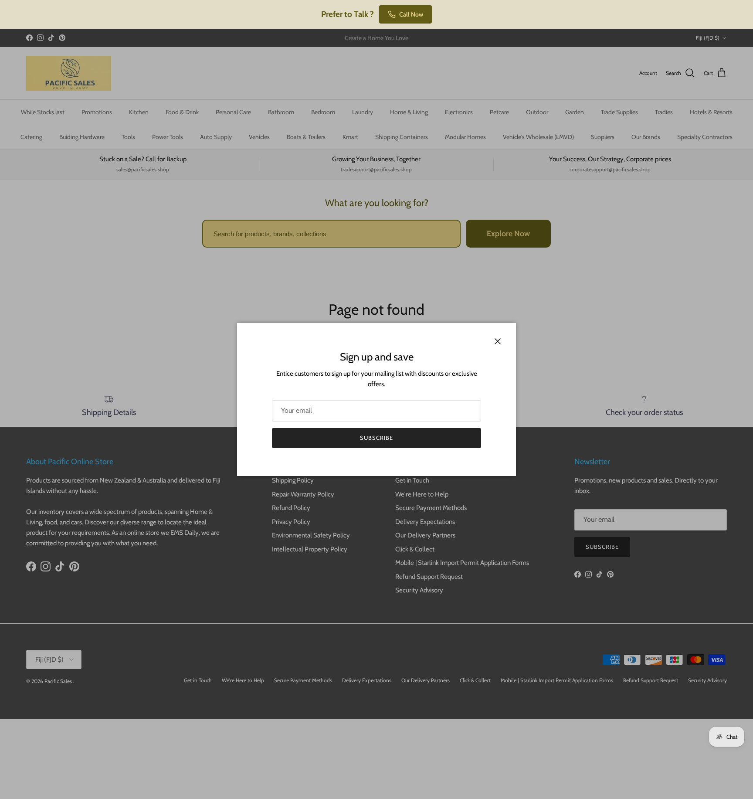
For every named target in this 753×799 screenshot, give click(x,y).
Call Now (411, 14)
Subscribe (376, 437)
